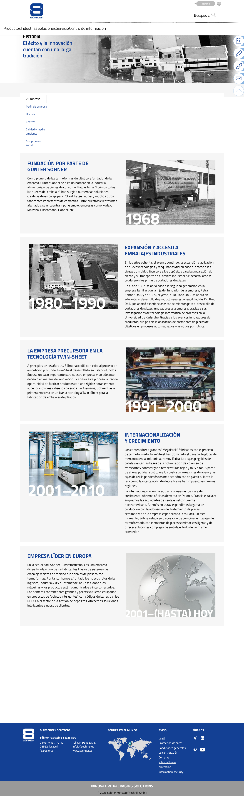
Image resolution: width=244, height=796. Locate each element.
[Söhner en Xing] (195, 738)
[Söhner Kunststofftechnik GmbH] (36, 11)
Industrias (29, 28)
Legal (162, 738)
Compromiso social (33, 143)
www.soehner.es (82, 750)
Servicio (62, 28)
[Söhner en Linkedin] (202, 738)
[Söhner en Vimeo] (195, 749)
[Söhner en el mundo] (130, 749)
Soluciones (47, 28)
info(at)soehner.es (83, 746)
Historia (31, 114)
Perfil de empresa (36, 106)
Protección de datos (170, 743)
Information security (171, 772)
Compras (164, 757)
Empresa (34, 98)
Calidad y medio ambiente (35, 131)
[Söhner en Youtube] (202, 749)
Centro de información (87, 28)
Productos (12, 28)
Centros (30, 122)
